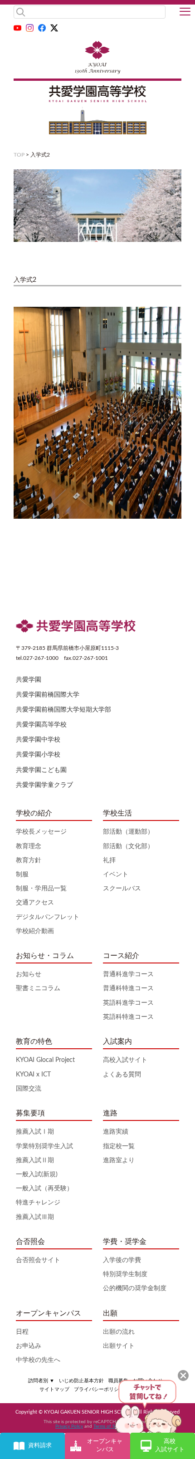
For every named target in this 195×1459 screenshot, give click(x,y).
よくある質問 (122, 1074)
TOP (19, 154)
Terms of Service (110, 1426)
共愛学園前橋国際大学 (47, 695)
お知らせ (28, 974)
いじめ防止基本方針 (81, 1380)
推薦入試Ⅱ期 (35, 1160)
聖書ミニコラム (38, 988)
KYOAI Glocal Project (45, 1060)
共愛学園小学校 (38, 755)
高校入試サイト (125, 1060)
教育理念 (28, 846)
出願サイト (119, 1346)
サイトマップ (54, 1389)
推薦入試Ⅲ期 (35, 1217)
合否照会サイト (38, 1260)
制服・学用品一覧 (41, 888)
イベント (115, 874)
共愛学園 (28, 680)
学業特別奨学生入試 (44, 1146)
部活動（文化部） (128, 846)
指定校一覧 (119, 1146)
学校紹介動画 (35, 931)
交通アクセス (35, 902)
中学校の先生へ (38, 1360)
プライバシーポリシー (99, 1389)
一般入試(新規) (37, 1174)
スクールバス (122, 888)
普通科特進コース (128, 988)
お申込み (28, 1346)
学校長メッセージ (41, 832)
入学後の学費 (122, 1260)
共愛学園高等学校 (41, 725)
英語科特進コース (128, 1017)
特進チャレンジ (38, 1202)
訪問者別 (41, 1380)
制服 (22, 874)
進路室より (119, 1160)
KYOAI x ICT (33, 1074)
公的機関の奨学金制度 (134, 1288)
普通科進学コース (128, 974)
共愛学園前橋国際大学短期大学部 (63, 710)
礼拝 (109, 860)
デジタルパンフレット (47, 917)
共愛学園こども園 (41, 770)
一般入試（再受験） (44, 1188)
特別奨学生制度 (125, 1274)
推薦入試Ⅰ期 (35, 1132)
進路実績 (115, 1132)
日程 (22, 1332)
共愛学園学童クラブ (44, 785)
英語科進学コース (128, 1003)
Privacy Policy (69, 1426)
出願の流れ (119, 1332)
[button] (185, 12)
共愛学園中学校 (38, 740)
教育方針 (28, 860)
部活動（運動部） (128, 832)
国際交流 (28, 1089)
